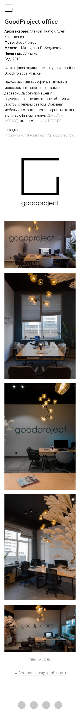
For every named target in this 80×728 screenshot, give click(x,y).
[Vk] (46, 705)
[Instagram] (22, 705)
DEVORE (54, 121)
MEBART (10, 121)
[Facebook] (34, 705)
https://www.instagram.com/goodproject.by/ (39, 135)
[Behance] (58, 705)
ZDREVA (53, 115)
